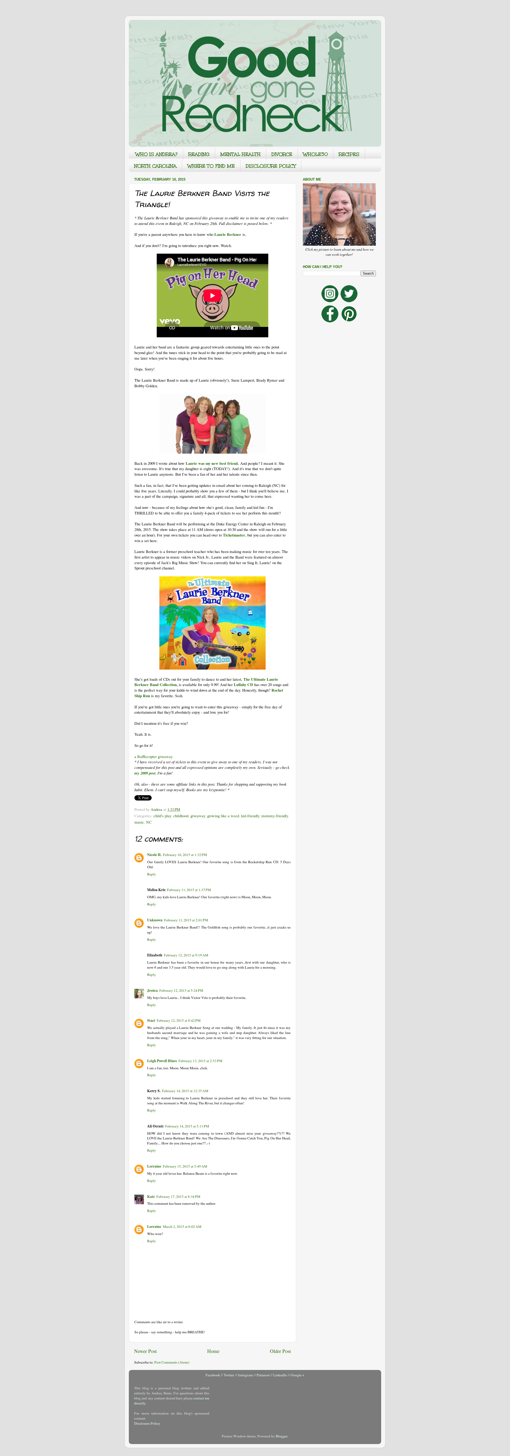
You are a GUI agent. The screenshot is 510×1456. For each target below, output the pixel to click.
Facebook (213, 1375)
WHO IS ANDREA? (156, 154)
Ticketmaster (234, 535)
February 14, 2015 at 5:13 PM (187, 1126)
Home (213, 1351)
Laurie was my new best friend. (212, 463)
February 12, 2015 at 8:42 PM (179, 1020)
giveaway (197, 815)
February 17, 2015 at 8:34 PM (178, 1196)
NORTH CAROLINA (155, 166)
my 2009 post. (145, 773)
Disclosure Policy (147, 1423)
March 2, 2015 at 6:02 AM (182, 1226)
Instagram (245, 1375)
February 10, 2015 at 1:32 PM (185, 854)
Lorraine (154, 1166)
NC (149, 822)
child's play (162, 815)
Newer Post (145, 1351)
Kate (151, 1196)
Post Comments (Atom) (171, 1362)
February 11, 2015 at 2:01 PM (186, 920)
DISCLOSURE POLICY (271, 166)
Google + (297, 1375)
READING (199, 154)
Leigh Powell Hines (162, 1060)
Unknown (155, 920)
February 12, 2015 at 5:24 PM (181, 990)
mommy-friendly (274, 815)
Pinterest (263, 1375)
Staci (151, 1020)
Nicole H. (154, 854)
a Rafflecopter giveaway (153, 756)
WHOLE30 (315, 154)
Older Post (280, 1351)
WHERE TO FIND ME (211, 166)
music (139, 822)
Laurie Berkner (227, 234)
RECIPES (349, 154)
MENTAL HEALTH (240, 154)
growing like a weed (223, 815)
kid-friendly (250, 815)
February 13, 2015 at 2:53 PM (200, 1060)
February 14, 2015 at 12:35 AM (185, 1090)
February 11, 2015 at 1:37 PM (189, 889)
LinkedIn (280, 1375)
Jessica (152, 990)
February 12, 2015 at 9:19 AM (186, 955)
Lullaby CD (243, 684)
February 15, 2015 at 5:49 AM (185, 1166)
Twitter (229, 1375)
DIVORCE (281, 154)
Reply (151, 874)
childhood (180, 815)
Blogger (281, 1436)
